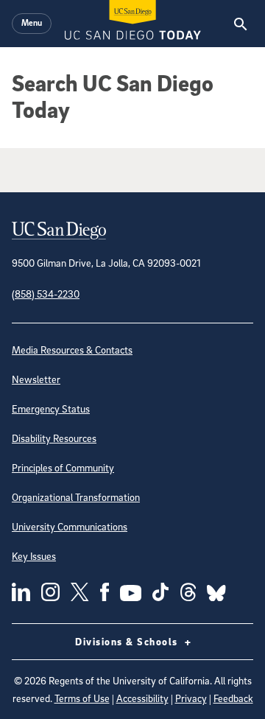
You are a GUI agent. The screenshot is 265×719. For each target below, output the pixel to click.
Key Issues (34, 556)
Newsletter (36, 379)
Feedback (233, 698)
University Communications (69, 526)
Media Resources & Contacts (72, 349)
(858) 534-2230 (46, 293)
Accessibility (142, 698)
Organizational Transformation (76, 497)
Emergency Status (51, 408)
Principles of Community (63, 467)
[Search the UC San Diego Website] (240, 23)
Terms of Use (82, 698)
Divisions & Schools (128, 641)
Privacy (191, 698)
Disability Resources (54, 438)
